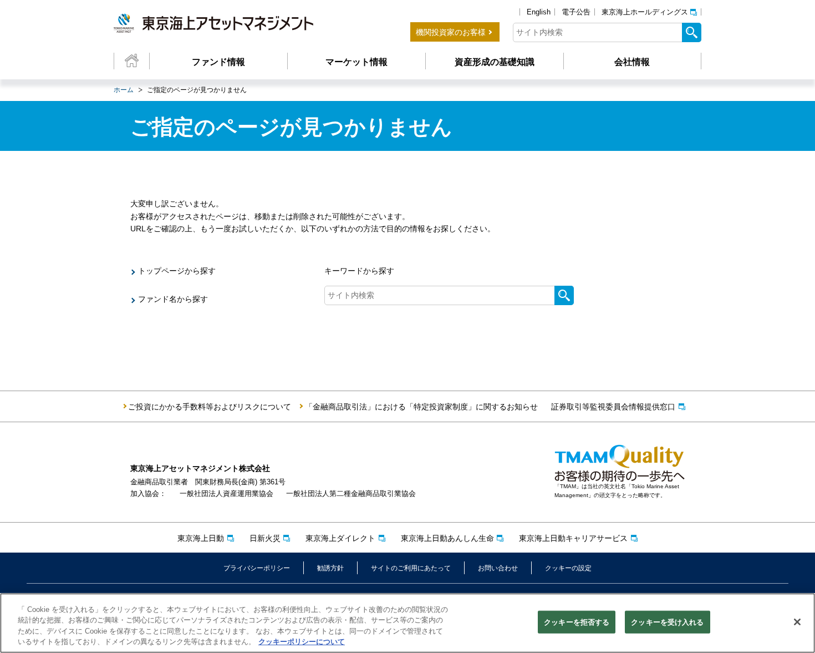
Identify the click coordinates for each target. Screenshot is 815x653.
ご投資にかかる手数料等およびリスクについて (209, 406)
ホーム (124, 90)
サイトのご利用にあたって (411, 568)
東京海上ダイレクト (340, 538)
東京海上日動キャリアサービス (573, 538)
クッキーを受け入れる (667, 622)
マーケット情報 (356, 62)
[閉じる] (797, 622)
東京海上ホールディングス (645, 12)
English (539, 12)
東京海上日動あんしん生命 (447, 538)
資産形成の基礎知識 (494, 62)
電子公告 (576, 12)
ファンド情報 (218, 62)
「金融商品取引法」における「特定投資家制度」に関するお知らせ (421, 406)
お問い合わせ (498, 568)
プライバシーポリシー (256, 568)
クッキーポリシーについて (301, 641)
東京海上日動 (200, 538)
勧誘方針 (330, 568)
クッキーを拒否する (576, 622)
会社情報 (632, 62)
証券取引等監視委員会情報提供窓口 (613, 406)
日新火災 (265, 538)
